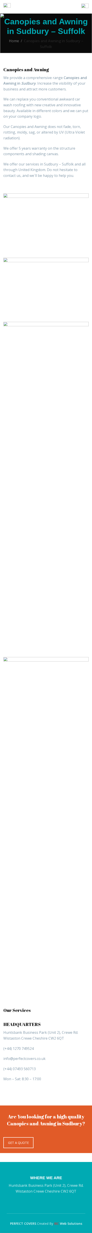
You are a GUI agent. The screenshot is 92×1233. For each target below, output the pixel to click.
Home (14, 40)
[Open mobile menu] (7, 6)
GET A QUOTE (18, 1143)
